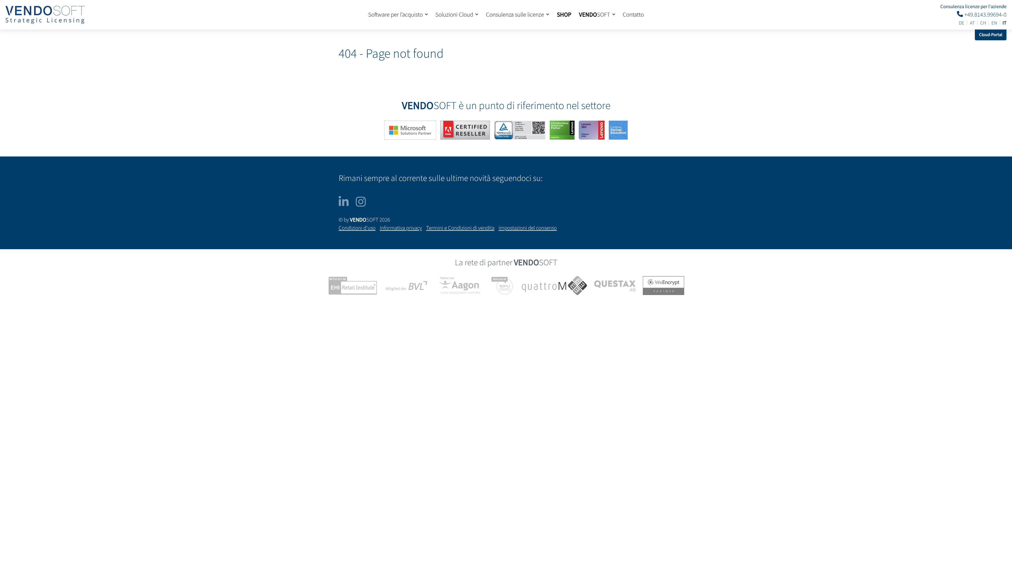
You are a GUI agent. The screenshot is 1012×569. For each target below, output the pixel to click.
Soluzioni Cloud (454, 15)
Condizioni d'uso (357, 228)
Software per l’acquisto (395, 15)
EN (994, 23)
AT (972, 23)
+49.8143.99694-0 (984, 14)
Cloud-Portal (990, 35)
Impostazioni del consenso (528, 228)
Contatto (633, 15)
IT (1004, 23)
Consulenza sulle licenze (515, 15)
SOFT (594, 15)
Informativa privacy (401, 228)
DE (961, 23)
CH (983, 23)
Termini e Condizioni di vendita (460, 228)
